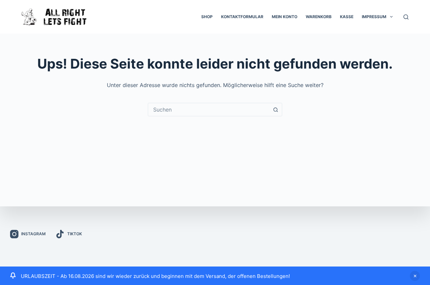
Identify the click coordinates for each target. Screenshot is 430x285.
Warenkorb (319, 16)
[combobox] (208, 109)
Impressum (374, 16)
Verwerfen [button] (415, 276)
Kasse (346, 16)
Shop (207, 16)
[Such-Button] (275, 109)
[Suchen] (405, 16)
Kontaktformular (242, 16)
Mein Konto (284, 16)
